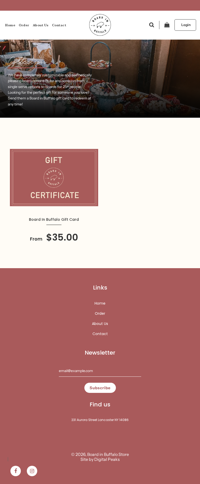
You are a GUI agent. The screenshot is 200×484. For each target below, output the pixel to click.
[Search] (151, 25)
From (54, 239)
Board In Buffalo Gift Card (54, 219)
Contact (59, 25)
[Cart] (166, 25)
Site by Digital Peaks (100, 459)
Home (10, 25)
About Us (41, 25)
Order (24, 25)
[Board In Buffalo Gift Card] (54, 177)
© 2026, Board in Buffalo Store (100, 454)
